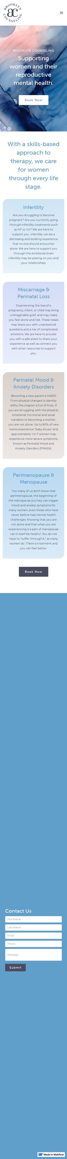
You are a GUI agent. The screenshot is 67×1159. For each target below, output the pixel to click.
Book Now (33, 572)
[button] (61, 13)
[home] (30, 12)
